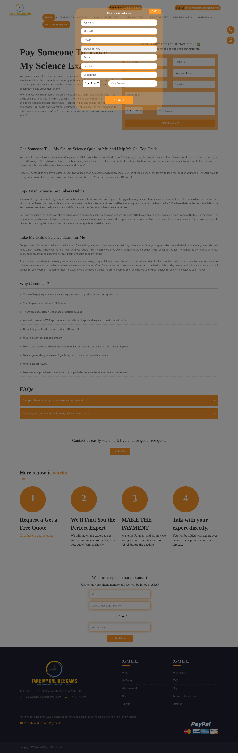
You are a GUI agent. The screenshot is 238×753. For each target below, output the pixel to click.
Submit (119, 100)
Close (155, 11)
